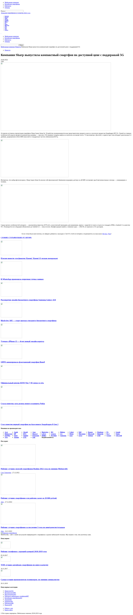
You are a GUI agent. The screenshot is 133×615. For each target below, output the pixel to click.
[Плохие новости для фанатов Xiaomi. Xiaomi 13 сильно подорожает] (11, 254)
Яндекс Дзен (106, 234)
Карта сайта (9, 610)
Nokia (6, 24)
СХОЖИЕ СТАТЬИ (8, 237)
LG (5, 23)
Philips (44, 435)
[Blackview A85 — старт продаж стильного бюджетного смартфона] (11, 317)
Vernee (108, 435)
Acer (6, 432)
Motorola (7, 25)
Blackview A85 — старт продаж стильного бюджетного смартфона (28, 321)
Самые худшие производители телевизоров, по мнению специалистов (30, 580)
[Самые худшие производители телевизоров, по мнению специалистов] (6, 576)
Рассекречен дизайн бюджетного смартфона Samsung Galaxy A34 (28, 300)
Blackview (45, 432)
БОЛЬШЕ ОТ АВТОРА (23, 237)
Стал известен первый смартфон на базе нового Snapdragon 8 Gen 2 (29, 424)
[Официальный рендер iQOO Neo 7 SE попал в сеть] (11, 379)
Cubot (71, 432)
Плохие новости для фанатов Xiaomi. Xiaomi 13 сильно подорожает (29, 258)
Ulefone (90, 435)
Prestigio (54, 435)
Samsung (7, 16)
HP (15, 434)
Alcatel (25, 432)
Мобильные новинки (12, 2)
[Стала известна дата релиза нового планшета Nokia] (11, 400)
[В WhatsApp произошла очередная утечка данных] (11, 275)
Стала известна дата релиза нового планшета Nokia (23, 404)
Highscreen (8, 434)
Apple (6, 18)
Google (118, 432)
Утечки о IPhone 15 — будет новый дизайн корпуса (22, 341)
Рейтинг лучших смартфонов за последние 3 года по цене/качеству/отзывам (33, 527)
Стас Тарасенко (6, 472)
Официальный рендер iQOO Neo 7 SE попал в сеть (22, 383)
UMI (98, 435)
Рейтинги (8, 6)
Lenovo (6, 30)
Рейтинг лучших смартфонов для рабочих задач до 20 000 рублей (29, 498)
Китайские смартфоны (12, 4)
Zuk (33, 437)
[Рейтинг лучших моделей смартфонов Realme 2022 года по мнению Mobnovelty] (18, 465)
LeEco (44, 434)
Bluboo (62, 432)
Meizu (6, 21)
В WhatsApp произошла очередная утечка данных (22, 279)
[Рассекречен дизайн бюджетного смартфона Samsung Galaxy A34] (11, 296)
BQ (52, 432)
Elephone (100, 432)
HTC (25, 434)
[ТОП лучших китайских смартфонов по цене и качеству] (6, 561)
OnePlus (7, 20)
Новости (18, 47)
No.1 (108, 434)
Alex (2, 502)
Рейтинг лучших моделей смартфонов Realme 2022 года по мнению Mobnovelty (34, 469)
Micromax (82, 434)
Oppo (16, 435)
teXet (80, 435)
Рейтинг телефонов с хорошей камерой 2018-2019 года (24, 551)
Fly (107, 432)
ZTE (6, 26)
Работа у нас (9, 608)
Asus (6, 28)
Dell (80, 432)
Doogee (90, 432)
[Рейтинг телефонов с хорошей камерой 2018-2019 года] (6, 548)
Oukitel (25, 435)
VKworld (119, 435)
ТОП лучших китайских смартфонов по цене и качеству (24, 565)
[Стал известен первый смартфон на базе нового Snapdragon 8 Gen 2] (11, 420)
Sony (6, 27)
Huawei (6, 17)
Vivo (6, 437)
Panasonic (35, 435)
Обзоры (7, 7)
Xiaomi (6, 19)
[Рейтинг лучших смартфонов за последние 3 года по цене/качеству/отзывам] (18, 524)
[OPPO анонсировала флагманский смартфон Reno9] (11, 358)
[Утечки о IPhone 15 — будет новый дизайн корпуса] (11, 337)
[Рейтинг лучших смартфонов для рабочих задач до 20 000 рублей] (18, 494)
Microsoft (91, 434)
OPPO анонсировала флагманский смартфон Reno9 (23, 362)
